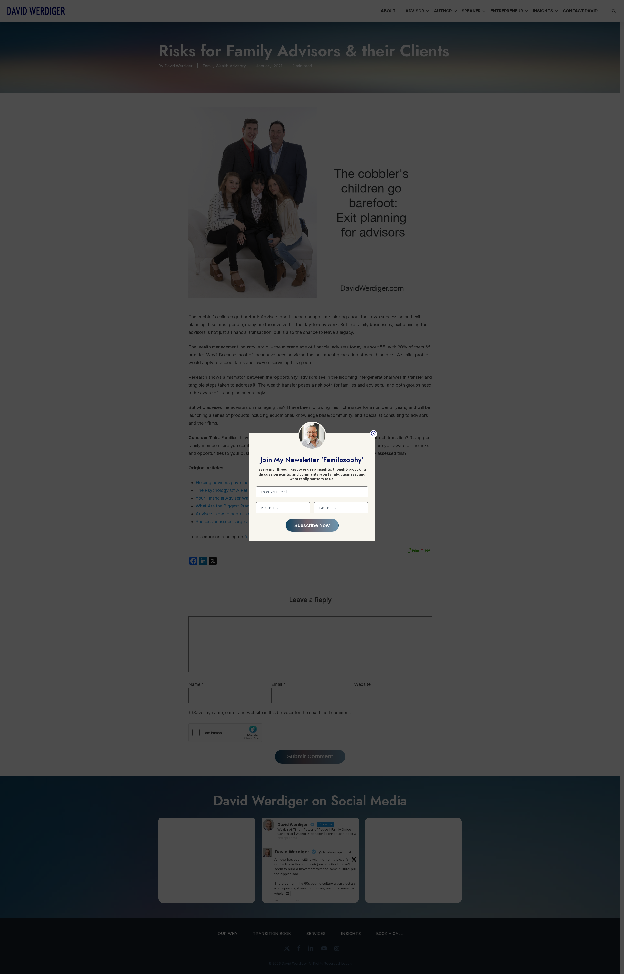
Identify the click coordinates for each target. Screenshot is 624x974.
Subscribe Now (312, 525)
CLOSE (373, 433)
